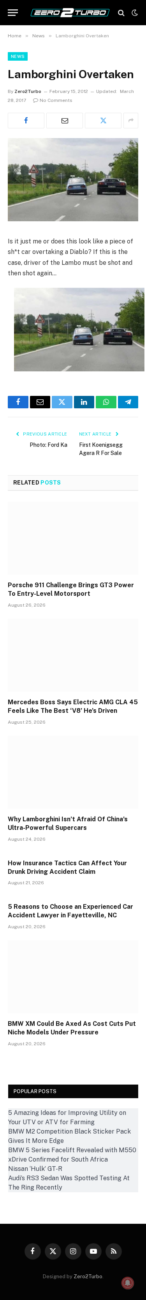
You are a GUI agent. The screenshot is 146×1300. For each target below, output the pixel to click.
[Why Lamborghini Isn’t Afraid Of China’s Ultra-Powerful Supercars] (73, 772)
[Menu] (13, 12)
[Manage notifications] (127, 1283)
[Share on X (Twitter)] (103, 120)
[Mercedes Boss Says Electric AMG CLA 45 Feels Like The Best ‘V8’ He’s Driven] (73, 655)
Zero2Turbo (27, 91)
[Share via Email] (64, 120)
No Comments (56, 100)
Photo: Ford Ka (48, 445)
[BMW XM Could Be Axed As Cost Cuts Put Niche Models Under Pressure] (73, 976)
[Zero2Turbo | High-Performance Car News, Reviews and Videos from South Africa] (70, 12)
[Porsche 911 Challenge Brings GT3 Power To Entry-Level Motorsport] (73, 538)
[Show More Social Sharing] (130, 120)
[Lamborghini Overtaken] (73, 219)
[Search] (121, 12)
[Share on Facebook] (26, 120)
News (18, 56)
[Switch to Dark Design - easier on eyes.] (134, 12)
